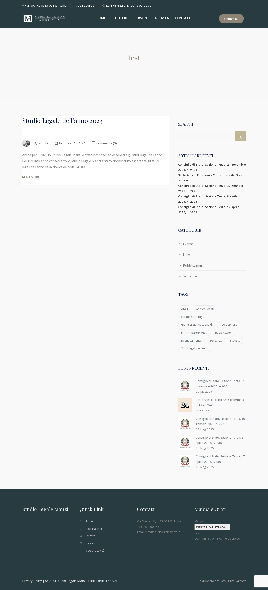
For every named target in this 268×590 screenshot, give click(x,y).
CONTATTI (183, 18)
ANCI (184, 309)
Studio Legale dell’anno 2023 (62, 120)
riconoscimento (191, 340)
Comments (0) (106, 143)
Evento (188, 244)
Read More (31, 177)
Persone (90, 543)
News (187, 254)
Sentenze (190, 276)
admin (43, 143)
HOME (101, 18)
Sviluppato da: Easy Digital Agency (223, 581)
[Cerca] (240, 136)
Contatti (90, 536)
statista (235, 340)
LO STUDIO (120, 18)
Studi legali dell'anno (194, 348)
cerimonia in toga (192, 317)
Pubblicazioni (193, 265)
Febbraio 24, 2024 (72, 143)
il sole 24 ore (228, 324)
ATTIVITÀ (162, 18)
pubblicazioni (223, 332)
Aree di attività (94, 550)
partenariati (199, 332)
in (182, 332)
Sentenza (216, 340)
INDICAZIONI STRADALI (212, 527)
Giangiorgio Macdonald (196, 324)
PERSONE (141, 18)
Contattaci (231, 19)
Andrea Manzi (205, 309)
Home (89, 521)
